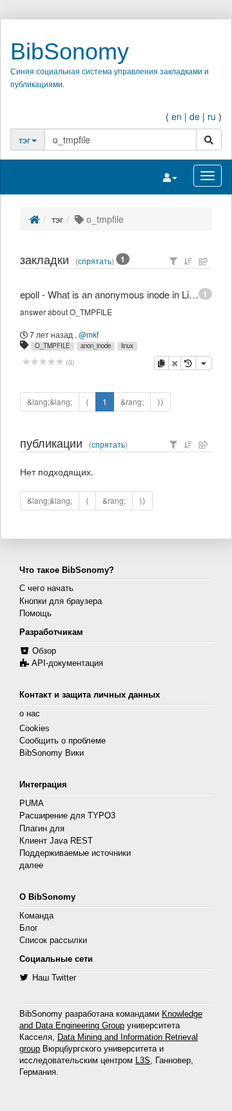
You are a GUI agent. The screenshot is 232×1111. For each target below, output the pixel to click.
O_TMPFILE (52, 345)
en (176, 116)
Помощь (35, 613)
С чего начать (46, 588)
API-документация (67, 663)
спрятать (94, 261)
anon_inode (96, 345)
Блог (28, 928)
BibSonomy (69, 51)
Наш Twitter (54, 977)
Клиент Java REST (56, 841)
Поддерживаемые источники (75, 853)
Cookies (34, 728)
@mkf (89, 334)
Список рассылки (53, 940)
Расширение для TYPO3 (67, 815)
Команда (36, 915)
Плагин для (41, 828)
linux (127, 345)
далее (31, 865)
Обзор (44, 651)
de (194, 116)
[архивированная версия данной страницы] (188, 363)
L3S (142, 1060)
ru (212, 116)
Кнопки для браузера (60, 601)
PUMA (31, 803)
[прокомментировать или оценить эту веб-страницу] (43, 362)
